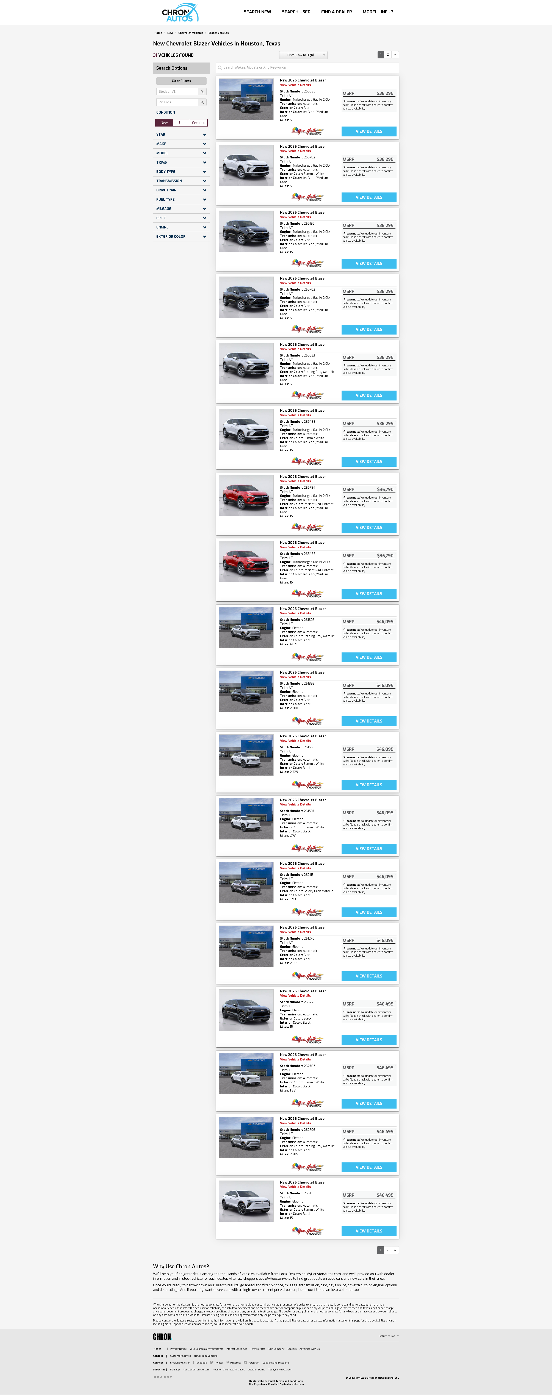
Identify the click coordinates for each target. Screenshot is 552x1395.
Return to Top (387, 1336)
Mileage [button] (163, 208)
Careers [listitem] (291, 1349)
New (164, 122)
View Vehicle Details (295, 85)
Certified (198, 122)
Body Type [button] (165, 171)
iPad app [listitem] (175, 1369)
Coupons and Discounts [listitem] (275, 1362)
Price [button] (161, 218)
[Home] (181, 12)
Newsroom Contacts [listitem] (205, 1355)
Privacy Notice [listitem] (178, 1349)
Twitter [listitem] (219, 1362)
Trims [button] (161, 162)
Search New (257, 12)
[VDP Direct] (307, 131)
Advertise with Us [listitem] (310, 1349)
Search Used (296, 12)
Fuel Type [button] (165, 199)
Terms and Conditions (289, 1381)
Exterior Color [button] (170, 236)
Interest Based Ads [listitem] (236, 1349)
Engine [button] (162, 227)
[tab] (181, 112)
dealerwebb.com (293, 1384)
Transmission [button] (169, 181)
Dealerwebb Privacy (261, 1381)
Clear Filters (181, 81)
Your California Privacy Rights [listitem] (206, 1349)
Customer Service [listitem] (180, 1355)
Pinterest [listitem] (235, 1362)
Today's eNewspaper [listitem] (280, 1369)
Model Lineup (378, 12)
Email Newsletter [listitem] (180, 1362)
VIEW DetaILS (369, 131)
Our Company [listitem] (276, 1349)
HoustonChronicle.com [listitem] (196, 1369)
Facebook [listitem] (201, 1362)
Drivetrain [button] (166, 190)
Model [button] (162, 153)
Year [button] (160, 134)
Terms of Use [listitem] (257, 1349)
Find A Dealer (336, 12)
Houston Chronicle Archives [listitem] (229, 1369)
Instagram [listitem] (253, 1362)
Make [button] (161, 144)
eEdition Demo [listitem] (256, 1369)
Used (181, 122)
